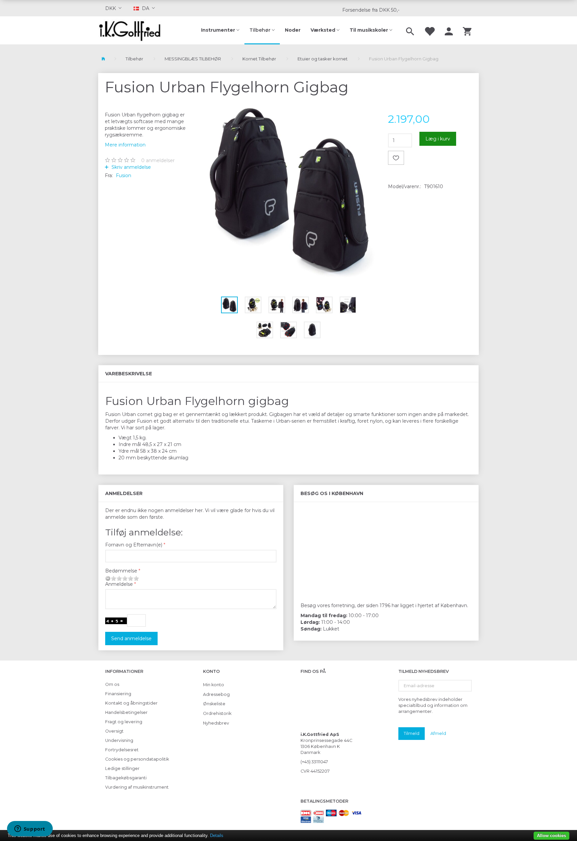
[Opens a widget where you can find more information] (30, 829)
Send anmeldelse (131, 639)
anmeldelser (158, 160)
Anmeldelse (119, 584)
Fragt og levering (123, 721)
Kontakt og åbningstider (131, 703)
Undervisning (119, 740)
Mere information (125, 145)
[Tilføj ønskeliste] (396, 158)
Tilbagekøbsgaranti (126, 777)
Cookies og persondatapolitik (137, 759)
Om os (112, 684)
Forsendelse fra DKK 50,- (370, 10)
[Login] (449, 30)
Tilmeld (411, 733)
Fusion (123, 175)
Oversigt (114, 731)
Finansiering (118, 693)
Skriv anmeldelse (130, 167)
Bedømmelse (121, 571)
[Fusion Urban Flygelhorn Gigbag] (288, 190)
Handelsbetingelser (126, 712)
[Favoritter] (429, 30)
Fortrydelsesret (122, 749)
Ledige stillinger (122, 768)
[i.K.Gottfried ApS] (132, 30)
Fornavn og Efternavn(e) (133, 545)
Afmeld (438, 733)
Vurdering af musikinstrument (137, 787)
